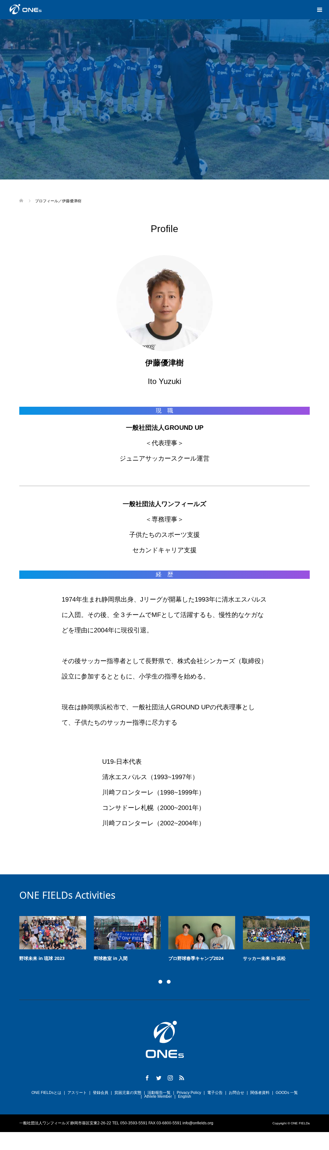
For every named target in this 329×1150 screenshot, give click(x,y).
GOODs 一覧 (287, 1092)
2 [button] (169, 982)
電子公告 (215, 1092)
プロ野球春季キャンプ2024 (92, 958)
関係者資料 (260, 1092)
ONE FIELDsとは (46, 1092)
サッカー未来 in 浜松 (160, 958)
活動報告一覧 (159, 1092)
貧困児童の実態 (127, 1092)
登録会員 (100, 1092)
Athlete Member (158, 1096)
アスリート (77, 1092)
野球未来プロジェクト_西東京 (244, 958)
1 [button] (160, 982)
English (184, 1096)
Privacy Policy (189, 1092)
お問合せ (236, 1092)
